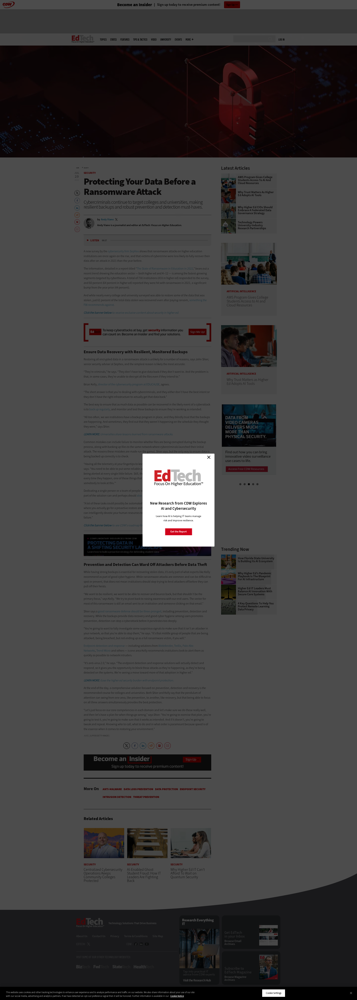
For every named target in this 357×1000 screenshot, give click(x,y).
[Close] (351, 993)
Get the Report (178, 531)
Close (209, 457)
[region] (178, 993)
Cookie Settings (273, 993)
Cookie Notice (177, 996)
